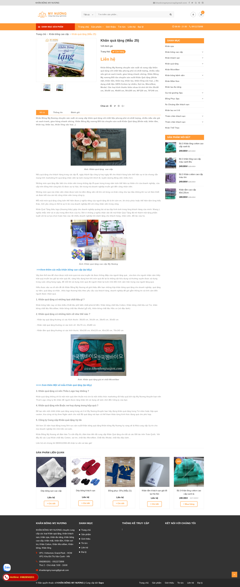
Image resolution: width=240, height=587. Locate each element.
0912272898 (197, 27)
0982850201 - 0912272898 (51, 561)
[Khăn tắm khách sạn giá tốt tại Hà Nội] (154, 472)
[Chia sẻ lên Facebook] (111, 106)
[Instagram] (202, 3)
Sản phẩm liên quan (50, 452)
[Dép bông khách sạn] (86, 472)
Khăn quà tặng (171, 64)
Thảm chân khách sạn (175, 116)
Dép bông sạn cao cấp (51, 491)
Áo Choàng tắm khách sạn (177, 104)
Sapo (101, 583)
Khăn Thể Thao (172, 128)
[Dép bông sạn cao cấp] (51, 472)
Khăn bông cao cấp (174, 52)
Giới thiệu (111, 27)
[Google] (196, 3)
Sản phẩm (96, 27)
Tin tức (122, 27)
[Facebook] (189, 3)
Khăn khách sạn (172, 58)
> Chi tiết (51, 503)
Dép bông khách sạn (85, 490)
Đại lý (141, 27)
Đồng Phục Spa (172, 99)
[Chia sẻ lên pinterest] (119, 106)
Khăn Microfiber (172, 69)
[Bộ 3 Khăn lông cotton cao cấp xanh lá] (189, 472)
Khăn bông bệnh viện (175, 75)
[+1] (123, 106)
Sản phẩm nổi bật (178, 137)
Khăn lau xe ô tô (172, 110)
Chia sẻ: (105, 106)
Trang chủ (83, 27)
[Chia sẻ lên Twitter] (115, 106)
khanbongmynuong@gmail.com (171, 3)
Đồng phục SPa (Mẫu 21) (120, 490)
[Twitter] (192, 3)
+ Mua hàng (188, 504)
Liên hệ (132, 27)
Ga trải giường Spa (174, 93)
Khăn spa (169, 46)
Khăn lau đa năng (173, 87)
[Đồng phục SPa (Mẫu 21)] (120, 472)
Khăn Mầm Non (172, 81)
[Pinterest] (199, 3)
